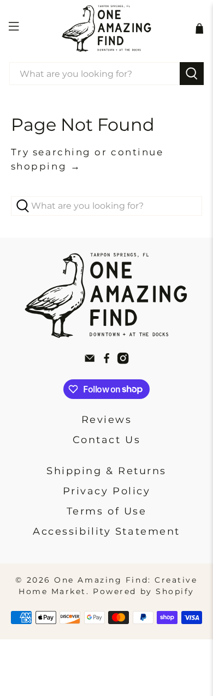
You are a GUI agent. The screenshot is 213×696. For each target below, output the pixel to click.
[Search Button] (192, 73)
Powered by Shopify (143, 591)
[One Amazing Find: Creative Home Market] (107, 28)
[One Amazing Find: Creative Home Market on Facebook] (106, 361)
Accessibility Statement (106, 531)
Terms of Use (107, 511)
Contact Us (107, 440)
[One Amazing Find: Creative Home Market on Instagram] (122, 361)
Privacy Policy (107, 491)
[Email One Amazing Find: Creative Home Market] (89, 361)
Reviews (106, 420)
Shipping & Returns (106, 471)
